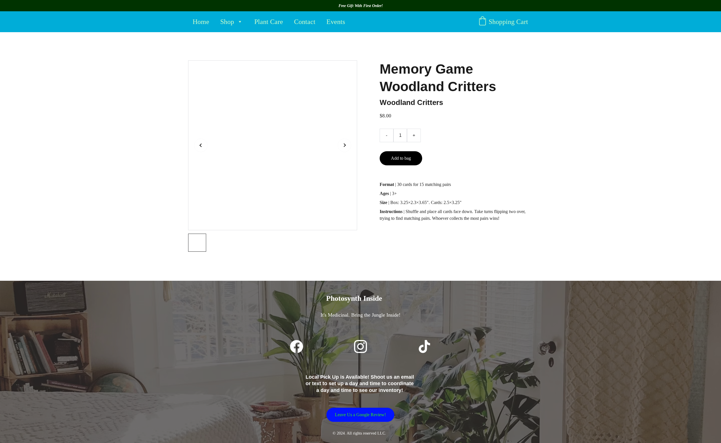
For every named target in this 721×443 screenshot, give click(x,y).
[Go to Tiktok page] (424, 346)
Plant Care (268, 21)
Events (335, 21)
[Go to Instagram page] (360, 346)
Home (201, 21)
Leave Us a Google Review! (360, 414)
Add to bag (401, 158)
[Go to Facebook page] (296, 346)
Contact (304, 21)
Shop (227, 21)
